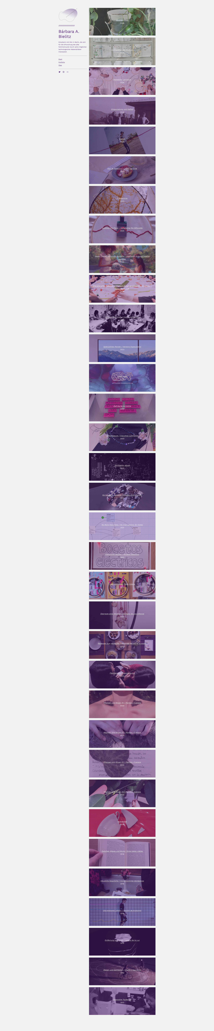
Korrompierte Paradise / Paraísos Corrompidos (122, 495)
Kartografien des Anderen (122, 50)
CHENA (122, 139)
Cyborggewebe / (122, 584)
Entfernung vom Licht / (122, 940)
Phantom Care (122, 20)
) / (122, 762)
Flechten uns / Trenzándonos (122, 673)
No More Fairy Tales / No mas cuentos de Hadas (122, 525)
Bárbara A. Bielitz (69, 34)
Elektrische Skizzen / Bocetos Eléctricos (122, 554)
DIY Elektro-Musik (122, 465)
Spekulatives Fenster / (122, 347)
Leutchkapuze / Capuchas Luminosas (122, 436)
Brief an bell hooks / (122, 317)
